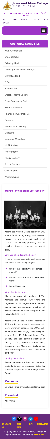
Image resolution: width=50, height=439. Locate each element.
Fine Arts (8, 120)
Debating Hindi (11, 63)
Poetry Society (12, 158)
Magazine (9, 132)
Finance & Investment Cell (17, 113)
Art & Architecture (13, 50)
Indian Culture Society (15, 126)
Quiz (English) (11, 170)
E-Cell (7, 82)
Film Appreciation (13, 107)
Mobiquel (39, 434)
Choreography (11, 57)
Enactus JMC (11, 88)
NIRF (15, 19)
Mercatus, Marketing (14, 139)
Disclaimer (42, 424)
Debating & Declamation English (20, 69)
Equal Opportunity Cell (15, 101)
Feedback (34, 19)
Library (23, 19)
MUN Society (11, 145)
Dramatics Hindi (12, 76)
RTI (30, 424)
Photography (11, 151)
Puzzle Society (12, 164)
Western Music (11, 177)
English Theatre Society (16, 94)
